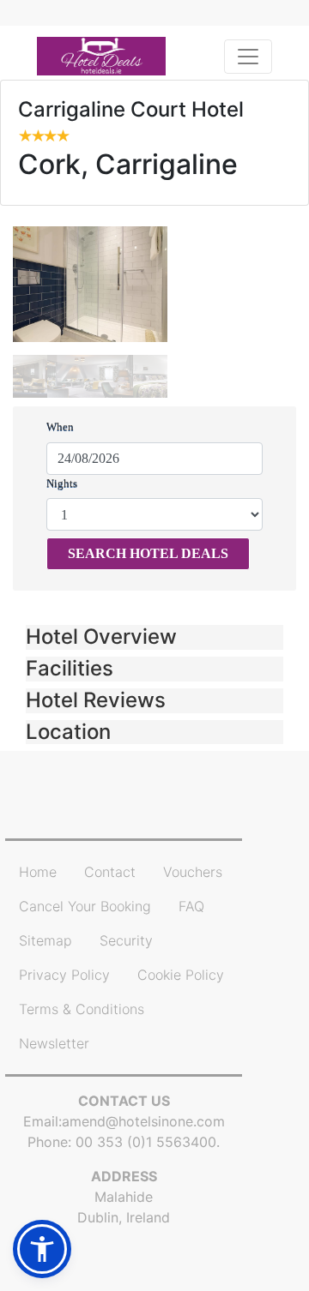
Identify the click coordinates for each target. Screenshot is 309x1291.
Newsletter (54, 1043)
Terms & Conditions (81, 1009)
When (60, 426)
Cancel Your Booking (85, 906)
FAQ (191, 906)
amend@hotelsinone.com (143, 1121)
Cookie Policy (180, 974)
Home (38, 871)
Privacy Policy (64, 974)
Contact (110, 871)
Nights (61, 483)
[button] (154, 637)
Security (126, 940)
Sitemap (45, 940)
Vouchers (192, 871)
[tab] (154, 637)
